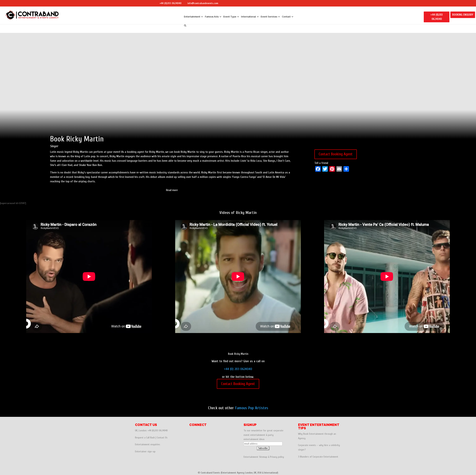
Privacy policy (277, 456)
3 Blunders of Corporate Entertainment (318, 456)
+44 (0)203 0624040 (170, 3)
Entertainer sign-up (145, 451)
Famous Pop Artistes (251, 407)
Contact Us (162, 437)
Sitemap (263, 456)
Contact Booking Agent (336, 154)
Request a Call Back (145, 437)
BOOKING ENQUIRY (462, 14)
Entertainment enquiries (147, 444)
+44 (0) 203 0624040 (238, 369)
